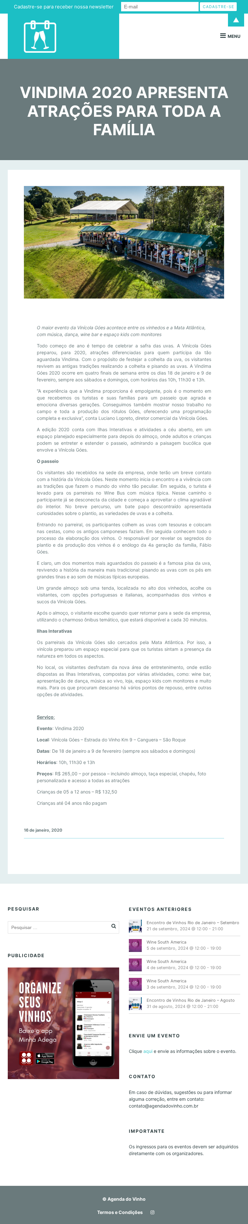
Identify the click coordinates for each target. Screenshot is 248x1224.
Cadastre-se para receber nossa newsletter (64, 7)
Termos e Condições (120, 1212)
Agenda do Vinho (127, 1199)
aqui (147, 1051)
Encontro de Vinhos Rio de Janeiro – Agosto (191, 1000)
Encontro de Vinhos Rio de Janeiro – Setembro (193, 922)
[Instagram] (150, 1212)
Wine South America (166, 942)
